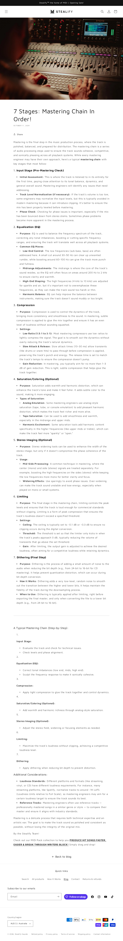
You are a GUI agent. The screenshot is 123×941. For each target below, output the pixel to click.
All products (38, 879)
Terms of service (68, 934)
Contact (75, 879)
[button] (6, 11)
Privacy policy (52, 934)
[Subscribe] (58, 896)
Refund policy (37, 934)
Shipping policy (84, 934)
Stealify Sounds (21, 934)
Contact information (102, 934)
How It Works (54, 879)
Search (25, 879)
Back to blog (63, 856)
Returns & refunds (92, 879)
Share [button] (20, 134)
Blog (66, 879)
